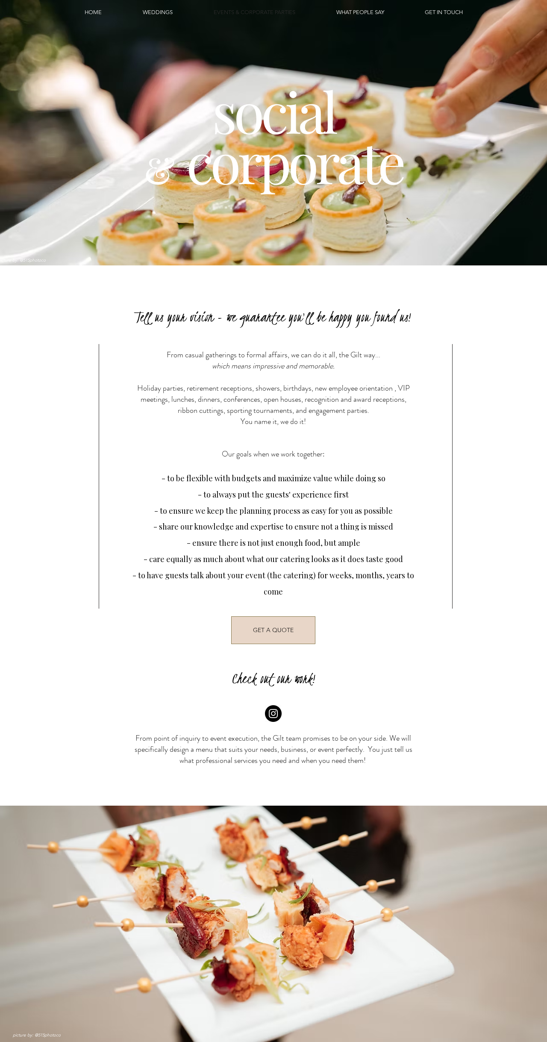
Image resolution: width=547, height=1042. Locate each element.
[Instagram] (273, 713)
